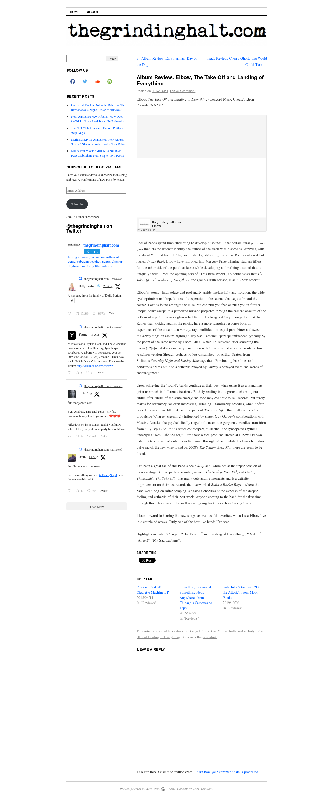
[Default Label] (110, 82)
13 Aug (95, 334)
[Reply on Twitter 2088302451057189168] (70, 436)
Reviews (177, 631)
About (93, 11)
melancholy (246, 631)
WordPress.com (202, 789)
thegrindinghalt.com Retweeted (103, 279)
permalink (209, 637)
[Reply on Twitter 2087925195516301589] (70, 372)
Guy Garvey (219, 631)
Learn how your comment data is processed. (227, 771)
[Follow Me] (85, 82)
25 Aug (108, 286)
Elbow (205, 631)
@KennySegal (108, 475)
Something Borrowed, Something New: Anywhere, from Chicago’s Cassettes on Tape (196, 597)
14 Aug (87, 393)
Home (75, 11)
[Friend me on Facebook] (72, 82)
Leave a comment (182, 91)
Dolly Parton (87, 286)
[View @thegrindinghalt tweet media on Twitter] (72, 301)
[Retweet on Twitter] (80, 278)
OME (82, 457)
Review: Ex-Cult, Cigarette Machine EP (153, 590)
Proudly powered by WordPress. (140, 789)
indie (232, 631)
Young (83, 334)
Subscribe (77, 204)
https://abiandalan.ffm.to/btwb (95, 365)
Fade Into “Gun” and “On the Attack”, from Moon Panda (241, 592)
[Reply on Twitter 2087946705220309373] (70, 491)
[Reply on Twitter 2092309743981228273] (70, 314)
